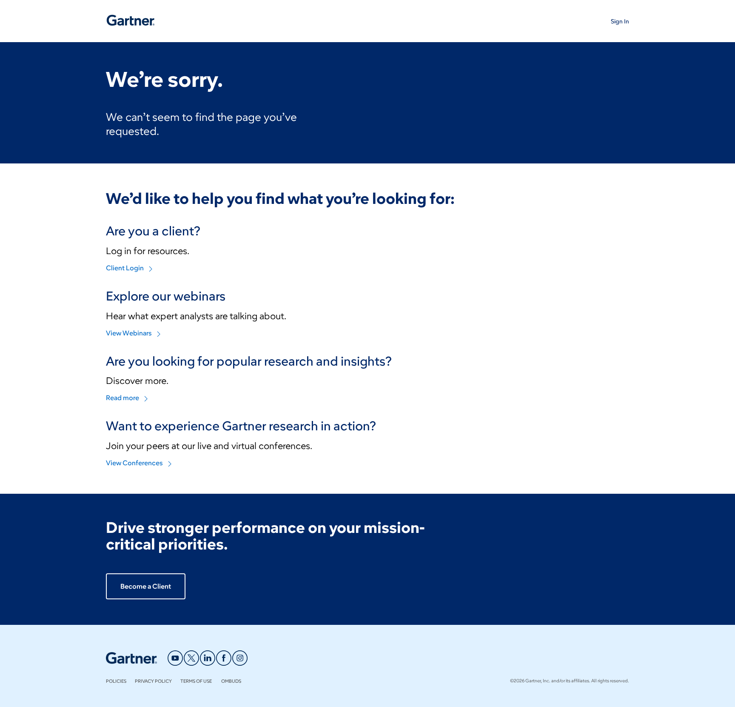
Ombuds (231, 681)
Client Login (125, 268)
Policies (116, 681)
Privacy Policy (153, 681)
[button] (620, 21)
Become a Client (145, 586)
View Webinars (129, 333)
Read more (122, 398)
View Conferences (134, 463)
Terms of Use (196, 681)
